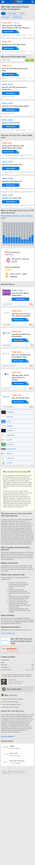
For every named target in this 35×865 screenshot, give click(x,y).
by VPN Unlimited (8, 407)
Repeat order (17, 17)
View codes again (14, 689)
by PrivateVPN (7, 304)
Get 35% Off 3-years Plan (11, 198)
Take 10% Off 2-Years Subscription (15, 106)
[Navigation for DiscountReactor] (3, 2)
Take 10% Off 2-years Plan (12, 165)
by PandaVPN (7, 345)
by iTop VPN (6, 388)
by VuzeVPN (6, 324)
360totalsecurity (8, 736)
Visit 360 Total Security (8, 633)
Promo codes (12, 13)
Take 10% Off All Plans (20, 398)
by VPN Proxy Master (9, 365)
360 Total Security (18, 589)
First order (6, 17)
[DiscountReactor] (18, 2)
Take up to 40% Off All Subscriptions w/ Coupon (20, 377)
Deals (22, 13)
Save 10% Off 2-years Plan (12, 181)
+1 (32, 35)
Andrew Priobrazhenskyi (16, 681)
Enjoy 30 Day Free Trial (11, 123)
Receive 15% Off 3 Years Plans (13, 44)
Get (29, 60)
